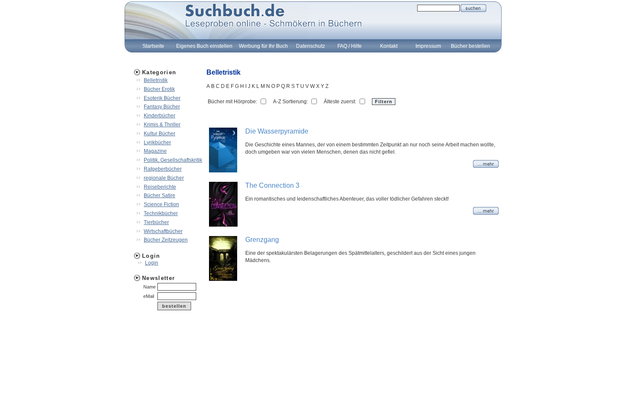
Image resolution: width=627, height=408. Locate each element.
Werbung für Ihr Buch (263, 46)
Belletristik (156, 80)
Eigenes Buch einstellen (204, 46)
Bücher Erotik (159, 89)
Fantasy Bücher (162, 107)
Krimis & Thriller (162, 125)
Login (151, 263)
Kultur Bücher (159, 134)
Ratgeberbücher (163, 169)
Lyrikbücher (157, 143)
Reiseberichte (160, 187)
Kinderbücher (159, 116)
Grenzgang (262, 239)
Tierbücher (156, 222)
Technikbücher (161, 213)
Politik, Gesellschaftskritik (173, 160)
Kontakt (389, 46)
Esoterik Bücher (162, 98)
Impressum (428, 46)
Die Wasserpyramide (276, 131)
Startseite (153, 46)
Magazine (155, 151)
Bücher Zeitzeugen (166, 240)
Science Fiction (161, 204)
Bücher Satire (159, 195)
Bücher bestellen (470, 46)
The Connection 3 (272, 185)
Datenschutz (310, 46)
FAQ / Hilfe (349, 46)
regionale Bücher (164, 178)
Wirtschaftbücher (163, 231)
